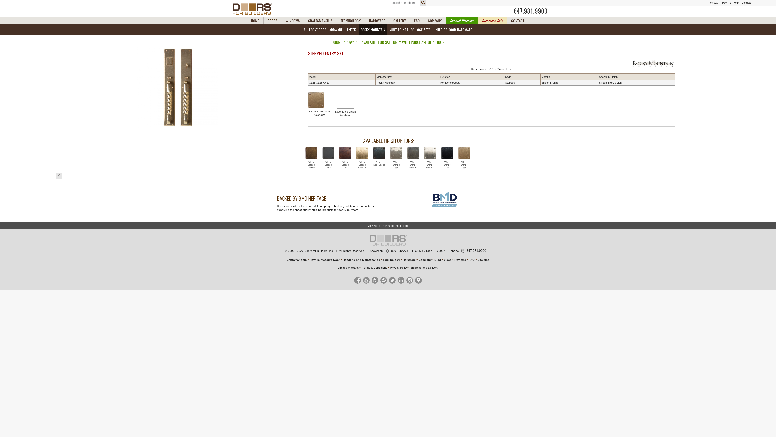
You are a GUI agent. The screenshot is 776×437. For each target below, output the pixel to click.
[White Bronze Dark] (447, 153)
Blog (437, 259)
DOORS (272, 20)
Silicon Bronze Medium (311, 165)
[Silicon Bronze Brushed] (362, 153)
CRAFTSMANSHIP (320, 20)
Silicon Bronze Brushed (362, 165)
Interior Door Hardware (453, 30)
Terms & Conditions (374, 267)
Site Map (483, 259)
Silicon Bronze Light (319, 113)
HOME (255, 20)
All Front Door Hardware (323, 30)
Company (425, 259)
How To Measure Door (325, 259)
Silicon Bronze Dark (328, 165)
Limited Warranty (349, 267)
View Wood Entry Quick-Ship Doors (388, 226)
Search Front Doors (407, 3)
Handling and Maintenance (361, 259)
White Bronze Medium (413, 165)
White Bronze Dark (447, 165)
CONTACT (517, 20)
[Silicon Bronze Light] (319, 100)
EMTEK (351, 30)
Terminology (391, 259)
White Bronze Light (396, 165)
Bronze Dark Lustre (379, 163)
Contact (746, 2)
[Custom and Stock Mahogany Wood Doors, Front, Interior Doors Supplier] (254, 9)
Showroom (377, 250)
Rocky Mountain (373, 30)
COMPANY (435, 20)
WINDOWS (293, 20)
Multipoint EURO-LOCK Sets (410, 30)
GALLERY (399, 20)
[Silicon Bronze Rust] (345, 153)
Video (448, 259)
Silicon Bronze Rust (345, 165)
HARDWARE (377, 20)
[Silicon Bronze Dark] (328, 153)
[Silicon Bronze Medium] (311, 153)
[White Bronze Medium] (413, 153)
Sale (492, 20)
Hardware (409, 259)
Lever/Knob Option (345, 113)
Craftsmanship (297, 259)
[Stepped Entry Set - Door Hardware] (178, 87)
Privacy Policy (399, 267)
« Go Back (59, 176)
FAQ (417, 20)
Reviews (713, 2)
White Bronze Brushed (430, 165)
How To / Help (730, 2)
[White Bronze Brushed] (430, 153)
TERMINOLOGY (351, 20)
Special (462, 20)
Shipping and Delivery (424, 267)
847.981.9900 (531, 11)
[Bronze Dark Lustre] (379, 153)
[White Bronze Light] (396, 153)
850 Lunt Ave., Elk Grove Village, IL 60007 (418, 250)
